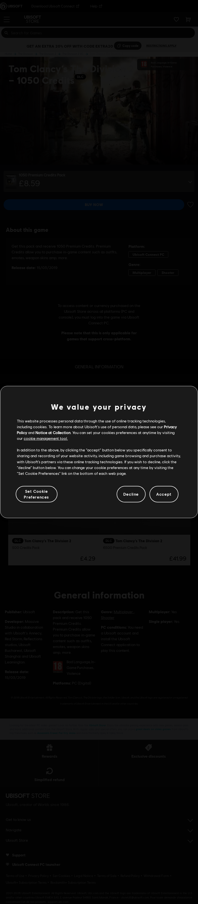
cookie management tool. (46, 438)
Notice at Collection (53, 432)
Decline (131, 494)
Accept (164, 494)
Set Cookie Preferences (36, 494)
